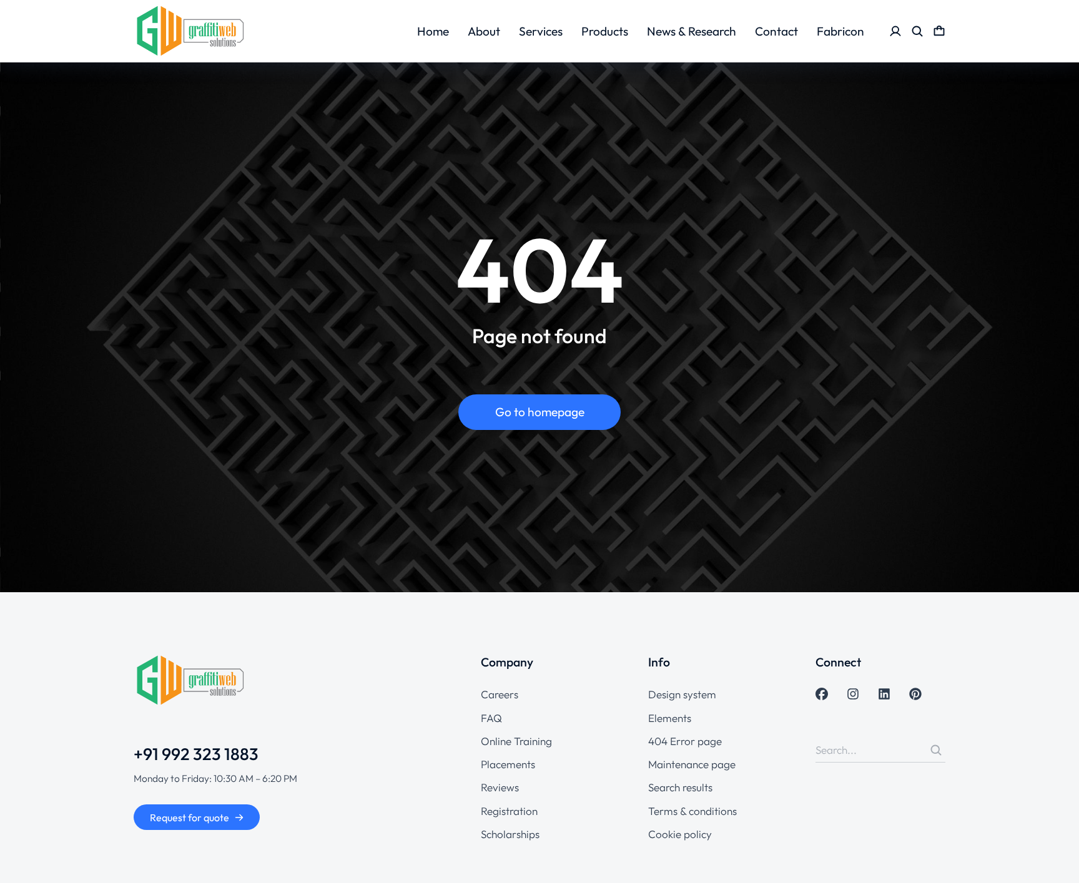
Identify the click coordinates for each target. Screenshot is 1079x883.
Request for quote (189, 817)
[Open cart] (939, 31)
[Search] (936, 750)
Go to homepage (539, 411)
